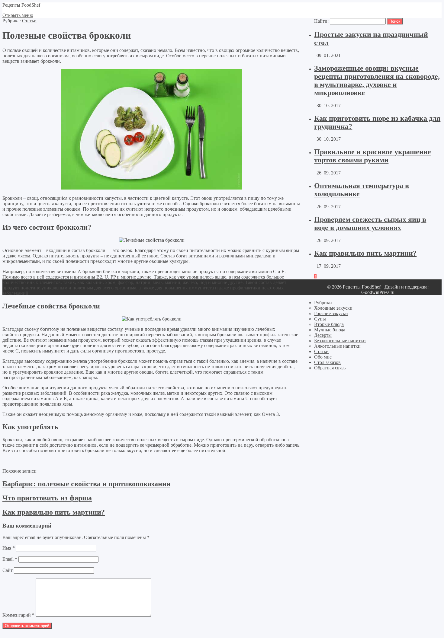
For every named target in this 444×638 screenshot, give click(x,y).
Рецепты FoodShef (21, 5)
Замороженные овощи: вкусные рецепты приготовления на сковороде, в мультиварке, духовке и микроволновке (377, 80)
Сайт (7, 570)
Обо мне (323, 356)
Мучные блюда (329, 329)
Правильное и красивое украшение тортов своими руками (372, 156)
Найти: (321, 21)
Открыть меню (17, 15)
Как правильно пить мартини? (365, 253)
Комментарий (18, 614)
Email (9, 559)
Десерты (323, 335)
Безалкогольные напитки (340, 340)
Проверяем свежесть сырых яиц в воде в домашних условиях (370, 223)
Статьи (29, 20)
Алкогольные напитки (337, 346)
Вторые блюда (329, 324)
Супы (320, 318)
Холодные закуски (333, 308)
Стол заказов (327, 362)
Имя (8, 547)
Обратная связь (330, 367)
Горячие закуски (331, 313)
